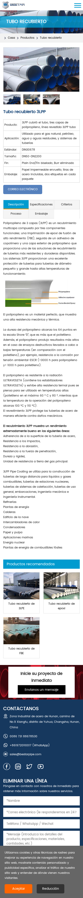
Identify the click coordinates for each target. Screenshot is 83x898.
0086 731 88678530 (23, 736)
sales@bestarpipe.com (25, 754)
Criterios (66, 204)
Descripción (16, 204)
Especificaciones (41, 204)
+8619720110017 (20, 745)
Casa (11, 38)
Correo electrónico (23, 189)
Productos (27, 38)
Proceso (16, 214)
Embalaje (41, 214)
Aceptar (18, 888)
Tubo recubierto (51, 38)
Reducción (50, 888)
